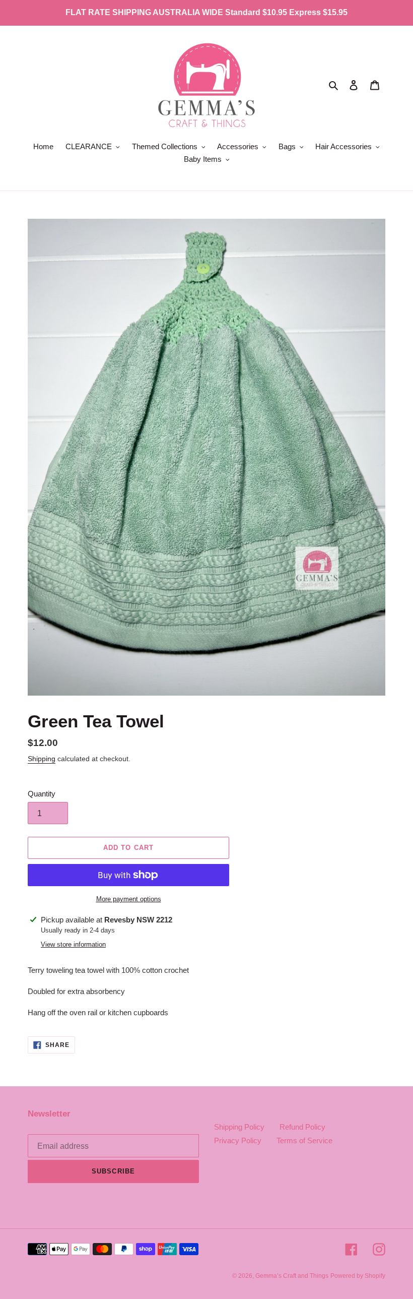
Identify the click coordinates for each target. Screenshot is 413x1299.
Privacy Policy (237, 1140)
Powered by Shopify (357, 1275)
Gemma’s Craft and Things (291, 1275)
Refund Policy (302, 1127)
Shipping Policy (239, 1127)
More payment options (128, 899)
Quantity (41, 793)
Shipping (41, 759)
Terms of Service (304, 1140)
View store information (73, 944)
